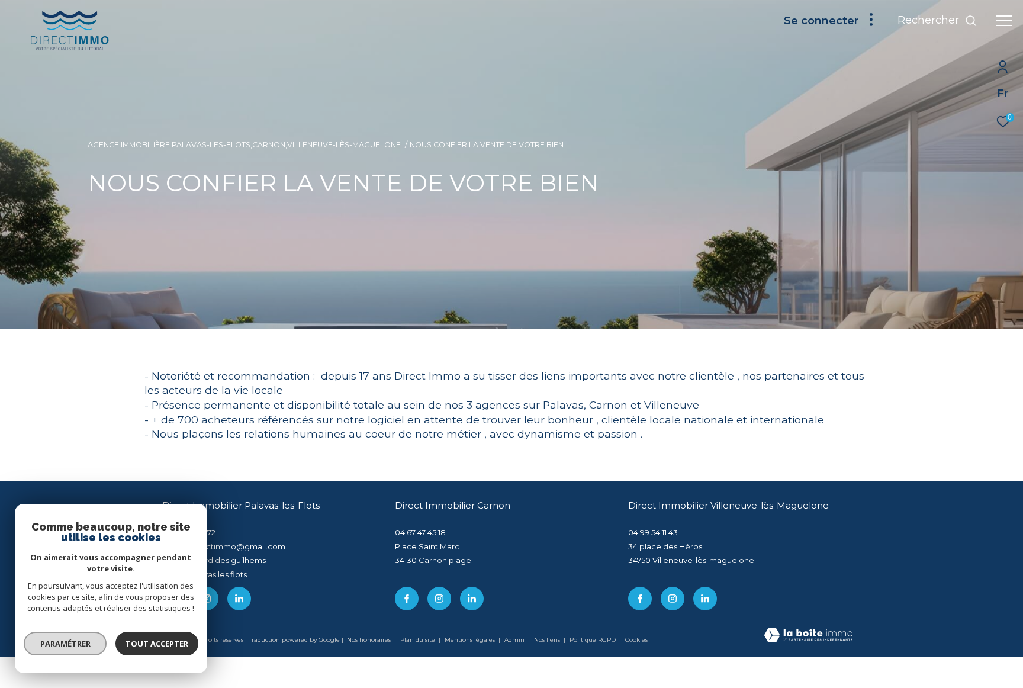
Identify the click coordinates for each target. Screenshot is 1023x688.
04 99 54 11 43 (653, 532)
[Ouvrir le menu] (1004, 20)
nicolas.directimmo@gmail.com (223, 546)
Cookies (636, 640)
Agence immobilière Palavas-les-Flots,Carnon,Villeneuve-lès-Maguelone (244, 144)
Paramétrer (65, 643)
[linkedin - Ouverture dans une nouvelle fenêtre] (239, 598)
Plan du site (418, 640)
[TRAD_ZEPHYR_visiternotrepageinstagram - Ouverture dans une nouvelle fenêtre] (439, 598)
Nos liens (548, 640)
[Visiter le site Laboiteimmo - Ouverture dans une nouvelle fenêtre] (808, 636)
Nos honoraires (369, 640)
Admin (515, 640)
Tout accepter (157, 643)
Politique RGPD (593, 640)
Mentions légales (471, 640)
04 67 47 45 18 (420, 532)
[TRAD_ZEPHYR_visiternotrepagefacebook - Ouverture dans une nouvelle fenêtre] (407, 598)
